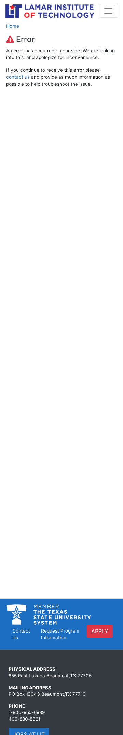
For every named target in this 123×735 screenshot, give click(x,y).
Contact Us (21, 634)
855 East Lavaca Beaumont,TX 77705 (50, 675)
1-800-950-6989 (27, 712)
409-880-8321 (24, 719)
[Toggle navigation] (108, 11)
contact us (18, 77)
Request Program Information (60, 634)
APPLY (99, 631)
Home (12, 26)
